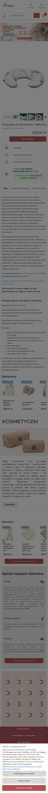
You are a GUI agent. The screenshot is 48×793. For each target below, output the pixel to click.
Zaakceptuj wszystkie (24, 788)
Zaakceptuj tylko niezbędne (24, 774)
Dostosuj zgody (24, 781)
